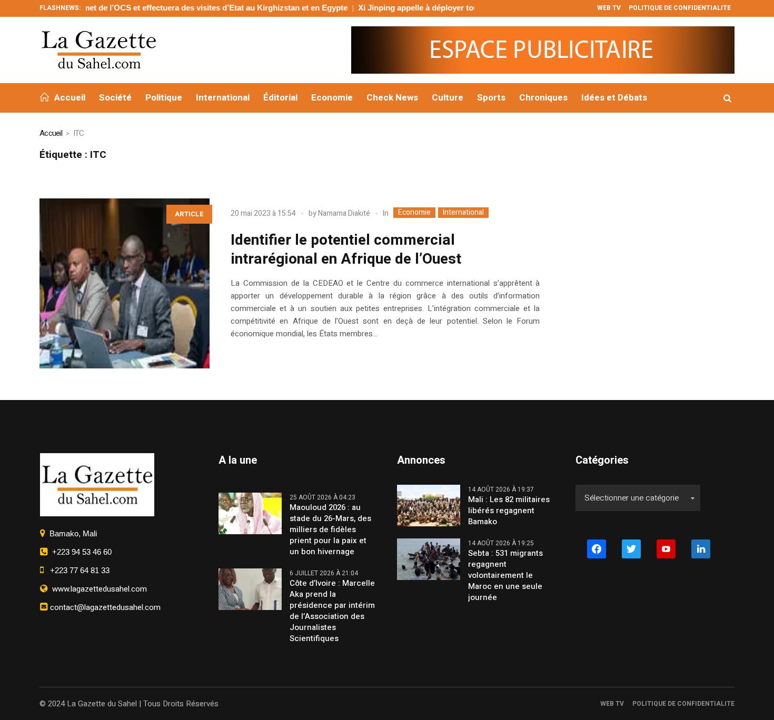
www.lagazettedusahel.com (97, 589)
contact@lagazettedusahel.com (104, 607)
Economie (414, 212)
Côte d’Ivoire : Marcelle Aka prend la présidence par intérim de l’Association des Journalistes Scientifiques (332, 611)
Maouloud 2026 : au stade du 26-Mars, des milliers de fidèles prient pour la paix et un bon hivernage (330, 529)
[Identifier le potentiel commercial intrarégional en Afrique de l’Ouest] (124, 283)
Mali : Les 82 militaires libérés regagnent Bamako (509, 510)
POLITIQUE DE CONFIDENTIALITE (683, 703)
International (463, 212)
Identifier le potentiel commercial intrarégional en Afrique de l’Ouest (346, 249)
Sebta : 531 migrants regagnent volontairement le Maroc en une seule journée (505, 575)
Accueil (50, 133)
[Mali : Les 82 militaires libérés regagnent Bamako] (428, 505)
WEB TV (612, 703)
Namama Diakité (344, 213)
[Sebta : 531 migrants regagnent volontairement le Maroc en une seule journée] (428, 559)
